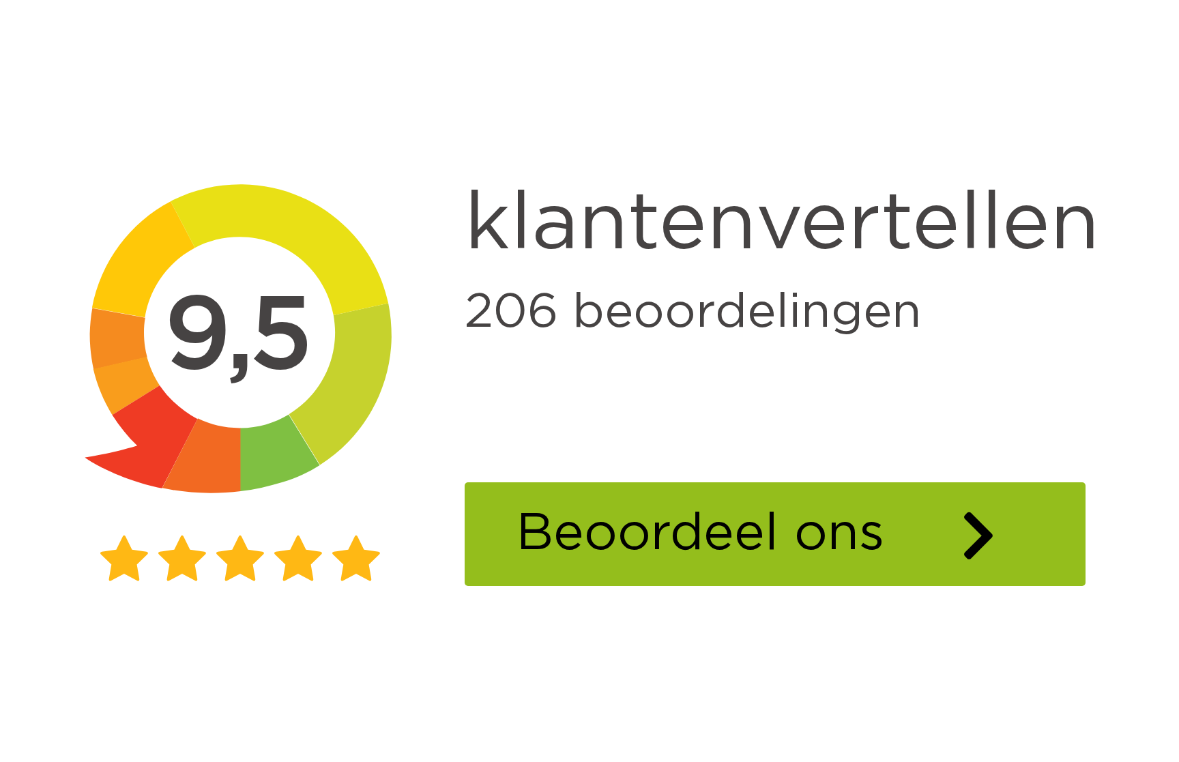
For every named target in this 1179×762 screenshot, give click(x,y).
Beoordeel (801, 533)
